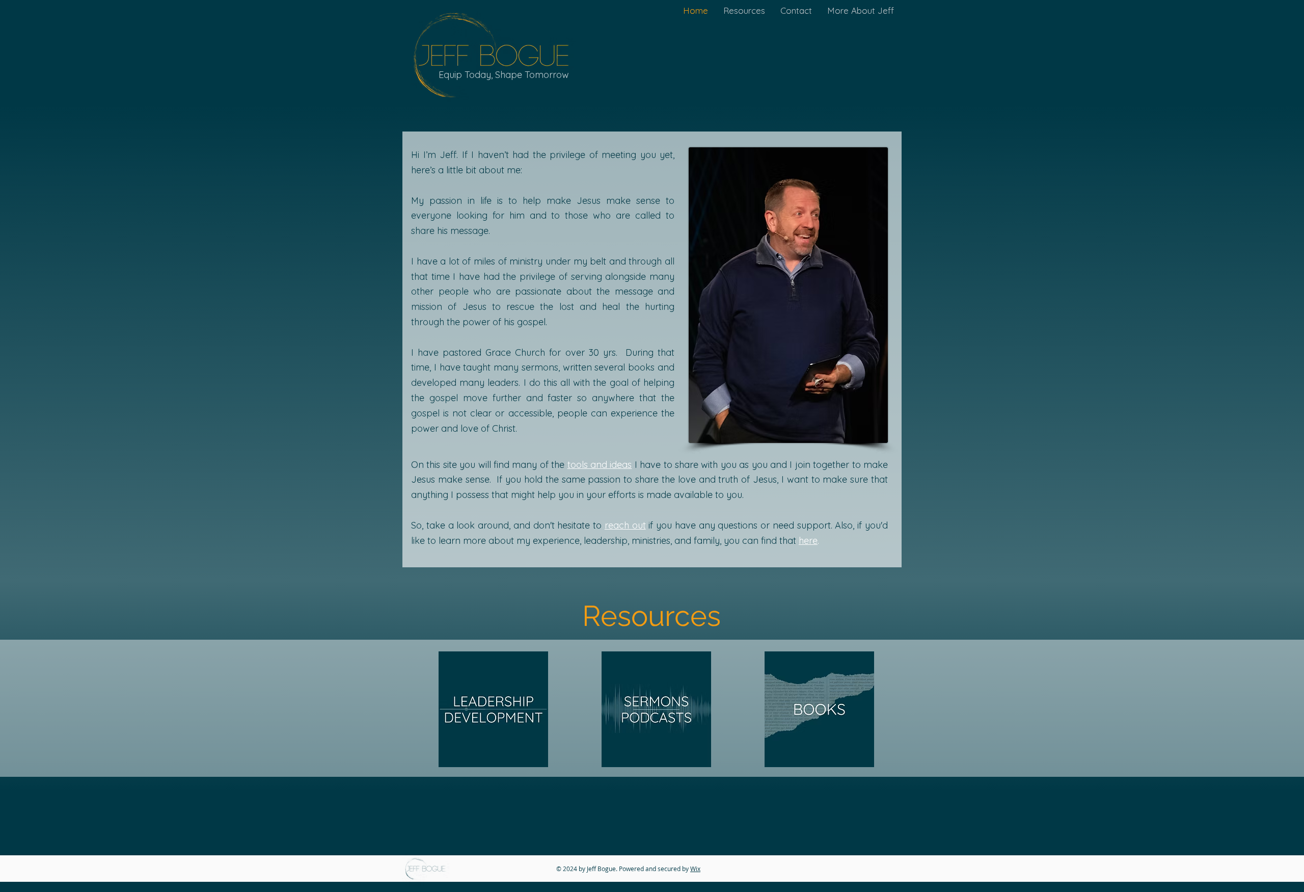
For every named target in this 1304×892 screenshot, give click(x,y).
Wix (695, 868)
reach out (625, 525)
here (808, 540)
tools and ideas (599, 464)
